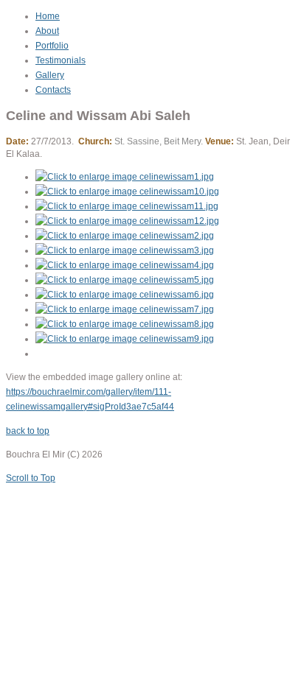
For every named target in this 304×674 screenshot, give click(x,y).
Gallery (49, 75)
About (47, 31)
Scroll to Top (30, 478)
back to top (27, 431)
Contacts (53, 90)
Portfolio (52, 46)
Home (47, 16)
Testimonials (60, 60)
